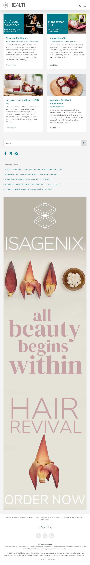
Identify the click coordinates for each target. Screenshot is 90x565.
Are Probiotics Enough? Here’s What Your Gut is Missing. (28, 179)
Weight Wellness (41, 517)
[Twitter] (11, 153)
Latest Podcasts (27, 41)
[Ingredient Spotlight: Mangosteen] (66, 85)
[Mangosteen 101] (66, 24)
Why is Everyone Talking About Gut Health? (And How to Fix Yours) (32, 184)
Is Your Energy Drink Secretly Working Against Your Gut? (28, 189)
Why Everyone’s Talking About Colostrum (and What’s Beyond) (31, 174)
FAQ (7, 103)
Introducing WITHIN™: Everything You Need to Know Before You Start (34, 169)
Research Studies (26, 517)
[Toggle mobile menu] (85, 6)
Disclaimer (51, 559)
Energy (66, 517)
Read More (10, 65)
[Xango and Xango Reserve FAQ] (23, 85)
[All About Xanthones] (23, 24)
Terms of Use (39, 559)
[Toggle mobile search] (80, 6)
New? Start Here (11, 517)
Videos (35, 41)
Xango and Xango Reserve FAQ (22, 100)
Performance (77, 517)
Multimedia (45, 519)
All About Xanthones (17, 38)
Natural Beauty (55, 517)
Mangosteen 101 (58, 38)
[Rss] (16, 153)
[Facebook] (5, 153)
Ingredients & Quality (13, 41)
